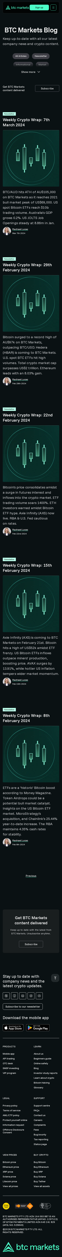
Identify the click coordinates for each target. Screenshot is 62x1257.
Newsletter (9, 114)
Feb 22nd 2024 (19, 534)
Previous (31, 875)
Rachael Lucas (20, 229)
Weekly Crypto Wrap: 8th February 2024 (26, 718)
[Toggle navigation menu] (53, 7)
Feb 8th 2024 (18, 845)
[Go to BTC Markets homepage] (17, 8)
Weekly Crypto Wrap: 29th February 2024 (27, 267)
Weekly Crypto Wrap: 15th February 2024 (27, 568)
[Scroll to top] (55, 978)
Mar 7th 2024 (18, 233)
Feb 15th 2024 (19, 684)
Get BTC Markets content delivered (13, 88)
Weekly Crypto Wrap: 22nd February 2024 (28, 417)
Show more (28, 72)
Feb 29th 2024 (19, 383)
